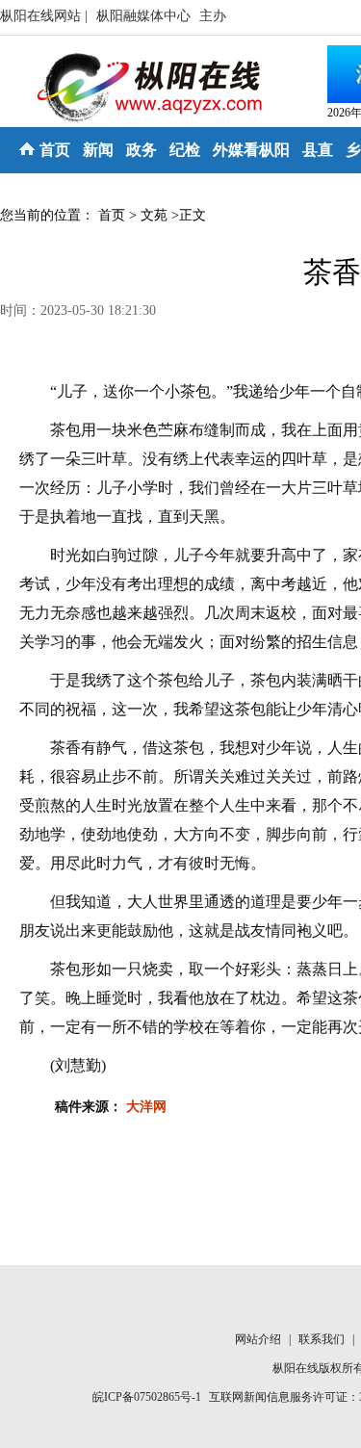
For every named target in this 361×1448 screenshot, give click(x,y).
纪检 (184, 150)
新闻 (98, 150)
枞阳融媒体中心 (145, 16)
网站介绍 (259, 1339)
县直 (317, 150)
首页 (54, 150)
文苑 (154, 215)
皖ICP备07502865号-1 (146, 1397)
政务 (141, 150)
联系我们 (323, 1339)
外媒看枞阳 (251, 150)
